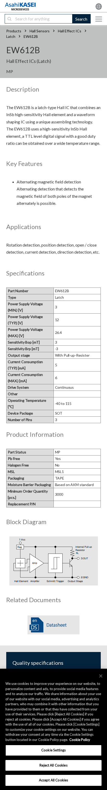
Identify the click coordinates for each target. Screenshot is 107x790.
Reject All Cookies (53, 765)
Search (81, 18)
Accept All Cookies (53, 780)
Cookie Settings (53, 750)
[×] (100, 676)
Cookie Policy (79, 740)
